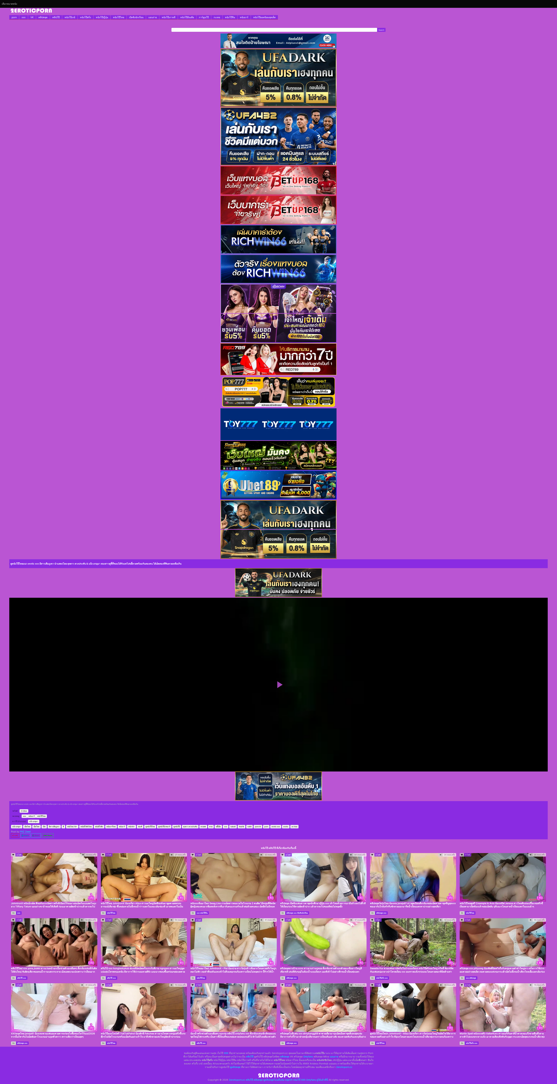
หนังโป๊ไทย (118, 17)
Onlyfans (308, 1056)
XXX (226, 1053)
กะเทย (217, 17)
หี (63, 826)
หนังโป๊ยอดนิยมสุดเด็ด (264, 17)
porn (14, 17)
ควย (211, 826)
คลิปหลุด (42, 17)
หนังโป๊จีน (230, 17)
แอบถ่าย (152, 17)
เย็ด (44, 826)
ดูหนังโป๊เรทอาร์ (164, 826)
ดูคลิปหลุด (235, 1067)
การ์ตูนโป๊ (204, 17)
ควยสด (203, 826)
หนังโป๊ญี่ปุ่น (102, 17)
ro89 (249, 826)
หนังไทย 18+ (72, 826)
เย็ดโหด (36, 826)
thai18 (241, 826)
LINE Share (47, 835)
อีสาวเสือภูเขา (54, 826)
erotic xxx (276, 826)
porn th (258, 826)
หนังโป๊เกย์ (70, 17)
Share (26, 835)
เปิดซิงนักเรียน (136, 17)
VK (32, 17)
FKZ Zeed (25, 831)
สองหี (140, 826)
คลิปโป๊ (56, 17)
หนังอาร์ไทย (111, 826)
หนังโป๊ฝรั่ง (85, 17)
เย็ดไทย (27, 826)
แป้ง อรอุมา (33, 821)
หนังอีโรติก (99, 826)
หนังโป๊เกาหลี (168, 17)
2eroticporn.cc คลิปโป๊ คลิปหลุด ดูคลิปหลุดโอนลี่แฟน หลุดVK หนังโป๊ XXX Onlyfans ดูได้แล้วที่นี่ (278, 1079)
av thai (294, 826)
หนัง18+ (131, 826)
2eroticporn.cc (344, 1067)
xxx (24, 17)
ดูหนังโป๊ (176, 826)
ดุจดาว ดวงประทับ (190, 826)
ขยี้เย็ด (218, 826)
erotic (285, 826)
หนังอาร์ (244, 17)
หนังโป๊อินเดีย (187, 17)
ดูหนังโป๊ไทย (150, 826)
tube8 (233, 826)
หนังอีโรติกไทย (86, 826)
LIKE (16, 835)
